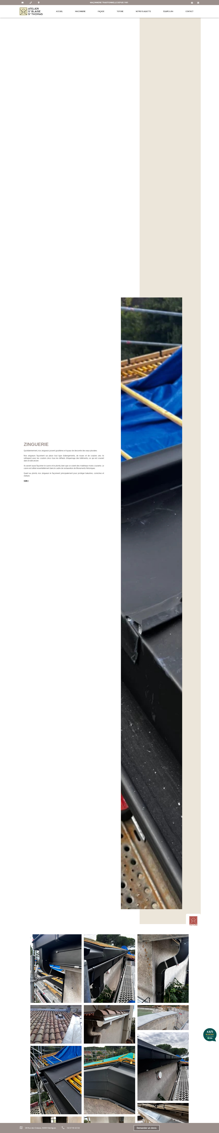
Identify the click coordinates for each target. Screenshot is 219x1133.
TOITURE (120, 11)
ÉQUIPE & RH (168, 11)
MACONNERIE (80, 11)
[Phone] (30, 2)
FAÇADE (101, 11)
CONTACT (189, 11)
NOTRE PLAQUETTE (143, 11)
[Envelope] (22, 2)
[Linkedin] (198, 3)
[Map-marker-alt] (38, 2)
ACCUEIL (59, 11)
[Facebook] (192, 3)
